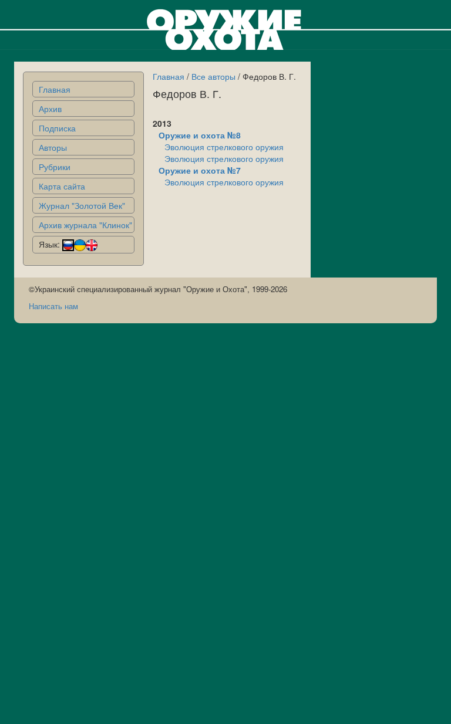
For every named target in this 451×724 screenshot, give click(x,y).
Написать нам (53, 306)
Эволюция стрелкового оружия (224, 147)
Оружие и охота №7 (200, 170)
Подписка (57, 128)
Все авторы (213, 76)
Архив (50, 108)
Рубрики (54, 166)
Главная (54, 89)
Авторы (53, 147)
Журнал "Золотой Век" (82, 205)
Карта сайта (62, 186)
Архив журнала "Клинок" (85, 225)
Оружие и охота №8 (200, 135)
